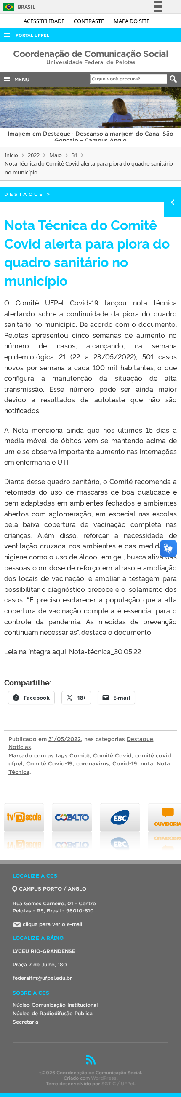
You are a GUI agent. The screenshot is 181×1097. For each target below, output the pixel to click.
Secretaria (25, 1022)
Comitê (79, 755)
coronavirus (92, 763)
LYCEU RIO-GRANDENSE (44, 951)
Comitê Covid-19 (49, 763)
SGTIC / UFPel (117, 1083)
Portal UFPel (32, 35)
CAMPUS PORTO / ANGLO (52, 888)
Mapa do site (131, 21)
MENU (20, 79)
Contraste (89, 21)
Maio (55, 155)
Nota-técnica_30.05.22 (105, 651)
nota (147, 763)
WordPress (104, 1078)
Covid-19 (124, 763)
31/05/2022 (64, 739)
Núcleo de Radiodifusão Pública (53, 1013)
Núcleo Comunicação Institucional (55, 1005)
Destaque (24, 194)
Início (11, 155)
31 (74, 155)
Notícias (19, 747)
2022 (34, 155)
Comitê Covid (112, 755)
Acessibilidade (45, 21)
